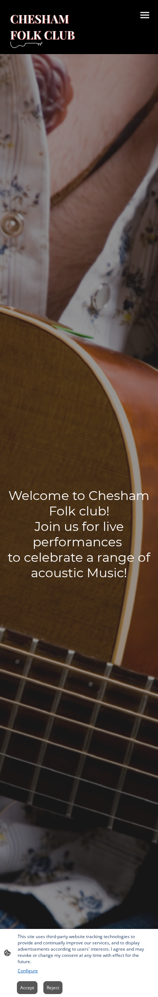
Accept (27, 987)
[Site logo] (42, 30)
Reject (53, 987)
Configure (28, 971)
